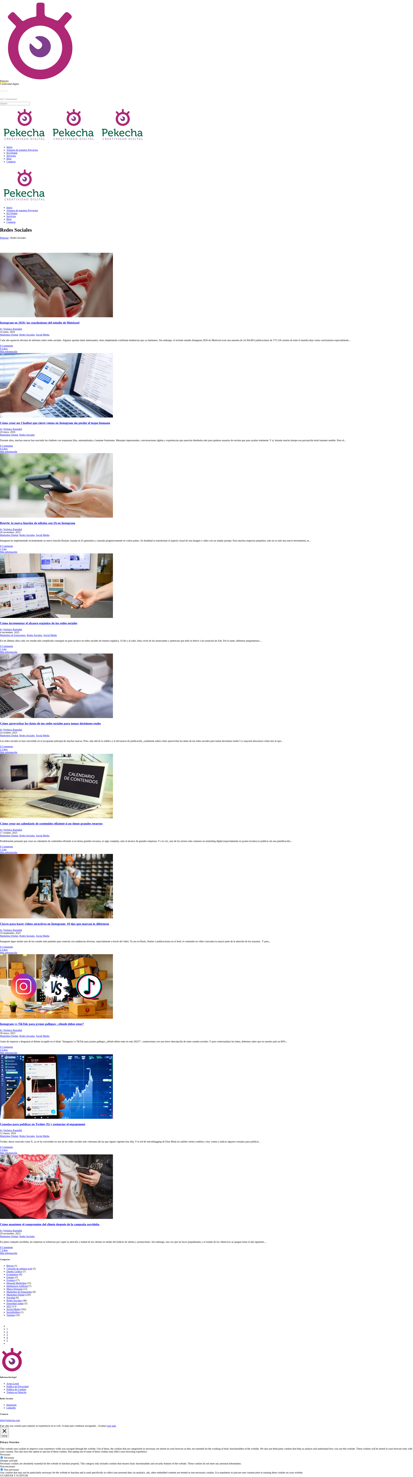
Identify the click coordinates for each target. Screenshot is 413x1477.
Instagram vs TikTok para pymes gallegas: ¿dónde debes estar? (42, 1024)
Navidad (10, 1297)
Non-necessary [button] (7, 1466)
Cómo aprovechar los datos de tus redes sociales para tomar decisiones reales (50, 723)
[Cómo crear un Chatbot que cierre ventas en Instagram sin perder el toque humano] (56, 416)
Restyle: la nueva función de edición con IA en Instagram (37, 523)
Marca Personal (14, 1289)
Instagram (11, 1404)
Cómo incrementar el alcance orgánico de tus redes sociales (38, 623)
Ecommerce (12, 1274)
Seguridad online (15, 1303)
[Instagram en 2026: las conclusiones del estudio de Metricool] (56, 316)
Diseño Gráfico (14, 1271)
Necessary (9, 1457)
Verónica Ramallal (11, 329)
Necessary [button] (5, 1454)
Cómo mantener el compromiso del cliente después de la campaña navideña (49, 1224)
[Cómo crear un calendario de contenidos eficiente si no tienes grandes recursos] (56, 817)
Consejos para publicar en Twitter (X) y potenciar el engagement (42, 1124)
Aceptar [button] (102, 1425)
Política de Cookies (16, 1389)
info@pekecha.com (10, 1420)
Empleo (10, 1277)
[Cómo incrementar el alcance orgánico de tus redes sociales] (56, 617)
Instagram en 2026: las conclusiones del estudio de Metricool (39, 322)
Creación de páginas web (19, 1268)
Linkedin (11, 1407)
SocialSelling (13, 1312)
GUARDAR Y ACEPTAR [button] (14, 1475)
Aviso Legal (12, 1383)
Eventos (10, 1280)
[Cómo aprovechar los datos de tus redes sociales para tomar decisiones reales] (56, 717)
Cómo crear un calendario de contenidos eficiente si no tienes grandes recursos (51, 823)
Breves (10, 1265)
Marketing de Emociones (12, 635)
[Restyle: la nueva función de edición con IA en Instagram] (56, 516)
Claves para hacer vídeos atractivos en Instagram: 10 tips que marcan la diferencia (54, 924)
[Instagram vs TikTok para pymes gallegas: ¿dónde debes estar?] (56, 1017)
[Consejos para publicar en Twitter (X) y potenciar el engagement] (56, 1118)
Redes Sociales (27, 334)
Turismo (10, 1315)
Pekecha (4, 237)
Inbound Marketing (16, 1283)
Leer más (111, 1425)
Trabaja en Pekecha (16, 1392)
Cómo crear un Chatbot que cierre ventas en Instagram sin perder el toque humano (55, 423)
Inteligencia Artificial (17, 1286)
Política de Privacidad (17, 1386)
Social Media (42, 334)
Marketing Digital (9, 334)
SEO (8, 1306)
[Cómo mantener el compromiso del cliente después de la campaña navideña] (56, 1218)
